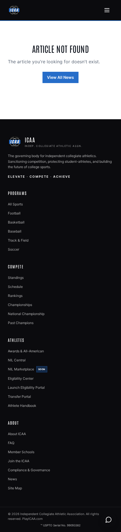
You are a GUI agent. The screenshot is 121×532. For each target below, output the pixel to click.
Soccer (13, 249)
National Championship (26, 314)
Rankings (15, 296)
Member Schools (21, 452)
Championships (20, 305)
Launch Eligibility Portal (26, 387)
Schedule (15, 287)
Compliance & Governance (29, 470)
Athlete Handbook (22, 405)
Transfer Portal (19, 396)
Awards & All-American (26, 351)
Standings (16, 277)
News (12, 479)
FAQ (11, 443)
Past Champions (20, 323)
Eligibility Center (20, 378)
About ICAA (17, 434)
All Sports (15, 204)
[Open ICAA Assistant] (108, 519)
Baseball (14, 231)
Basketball (16, 222)
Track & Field (18, 240)
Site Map (15, 488)
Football (14, 213)
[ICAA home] (14, 10)
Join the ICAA (18, 461)
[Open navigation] (107, 10)
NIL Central (17, 360)
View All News (60, 77)
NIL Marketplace (26, 369)
